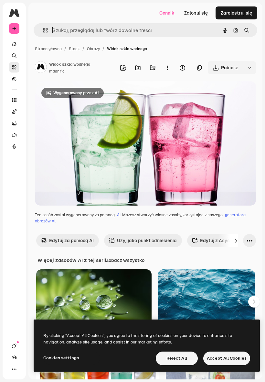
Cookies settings (61, 358)
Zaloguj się (196, 13)
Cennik (167, 13)
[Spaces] (14, 112)
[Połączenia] (14, 346)
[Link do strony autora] (41, 68)
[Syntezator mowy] (14, 146)
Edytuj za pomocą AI (71, 240)
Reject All (176, 358)
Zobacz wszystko (125, 260)
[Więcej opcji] (167, 67)
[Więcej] (14, 369)
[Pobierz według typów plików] (249, 67)
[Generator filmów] (14, 135)
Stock (74, 48)
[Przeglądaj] (14, 79)
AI (119, 215)
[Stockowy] (14, 67)
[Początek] (14, 44)
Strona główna (48, 48)
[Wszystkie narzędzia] (14, 100)
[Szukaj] (14, 56)
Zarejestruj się (236, 13)
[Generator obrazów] (14, 123)
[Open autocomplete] (43, 30)
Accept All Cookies (227, 358)
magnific (57, 71)
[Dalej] (236, 240)
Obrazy (93, 48)
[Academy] (14, 357)
